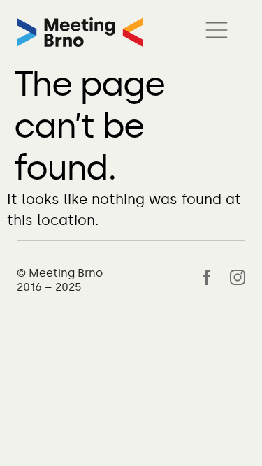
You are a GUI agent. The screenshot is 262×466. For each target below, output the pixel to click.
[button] (216, 32)
